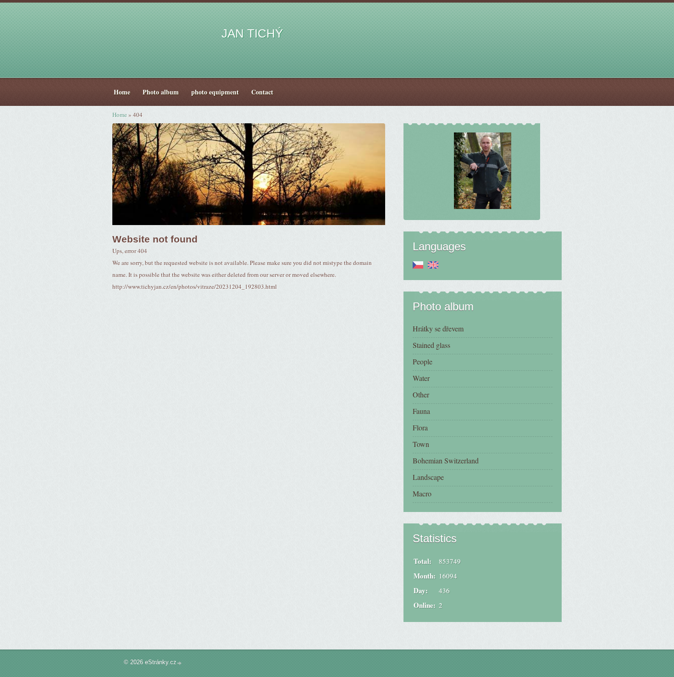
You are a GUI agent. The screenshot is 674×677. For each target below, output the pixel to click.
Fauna (421, 411)
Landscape (428, 477)
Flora (420, 427)
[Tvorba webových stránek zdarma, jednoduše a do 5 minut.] (180, 663)
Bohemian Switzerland (446, 460)
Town (421, 444)
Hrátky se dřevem (438, 328)
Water (421, 378)
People (422, 361)
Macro (422, 493)
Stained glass (431, 345)
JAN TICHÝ (252, 33)
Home (119, 114)
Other (421, 394)
